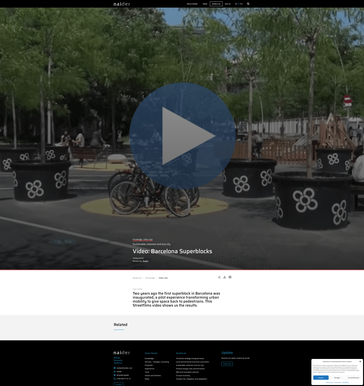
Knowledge (150, 277)
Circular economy (183, 375)
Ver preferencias (353, 378)
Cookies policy (329, 382)
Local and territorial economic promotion (192, 362)
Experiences (149, 368)
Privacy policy (337, 382)
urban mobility (137, 289)
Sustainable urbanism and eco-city (151, 244)
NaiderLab (216, 4)
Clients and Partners (153, 375)
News (205, 4)
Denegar (337, 378)
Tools (147, 372)
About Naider (192, 4)
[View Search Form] (248, 4)
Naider (146, 261)
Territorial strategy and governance (190, 358)
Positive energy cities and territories (190, 368)
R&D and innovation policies (187, 372)
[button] (360, 361)
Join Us (228, 4)
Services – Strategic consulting (157, 362)
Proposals (149, 365)
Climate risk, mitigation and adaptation (191, 379)
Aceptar (321, 378)
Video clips (163, 277)
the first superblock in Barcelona (185, 293)
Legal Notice (345, 382)
